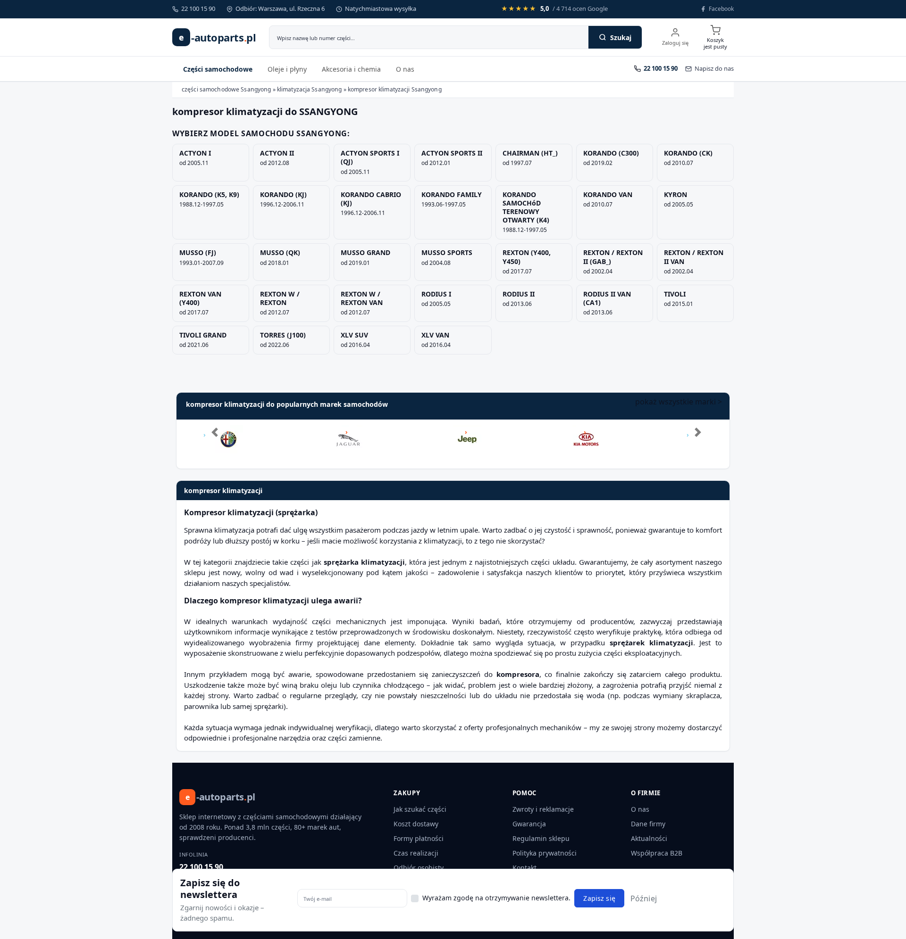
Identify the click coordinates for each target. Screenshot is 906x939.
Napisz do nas (714, 68)
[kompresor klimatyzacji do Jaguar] (348, 432)
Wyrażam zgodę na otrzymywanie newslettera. (496, 897)
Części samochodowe (217, 69)
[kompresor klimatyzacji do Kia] (586, 432)
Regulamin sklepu (541, 838)
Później (643, 898)
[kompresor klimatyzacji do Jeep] (467, 432)
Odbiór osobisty (419, 867)
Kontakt (524, 867)
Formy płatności (419, 838)
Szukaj (620, 37)
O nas (405, 69)
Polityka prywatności (544, 852)
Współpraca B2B (656, 852)
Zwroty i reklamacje (543, 809)
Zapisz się (599, 898)
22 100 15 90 (201, 867)
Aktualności (649, 838)
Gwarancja (529, 823)
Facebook (721, 9)
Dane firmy (648, 823)
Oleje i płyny (287, 69)
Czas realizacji (416, 852)
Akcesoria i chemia (351, 69)
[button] (211, 444)
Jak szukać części (420, 809)
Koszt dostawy (416, 823)
